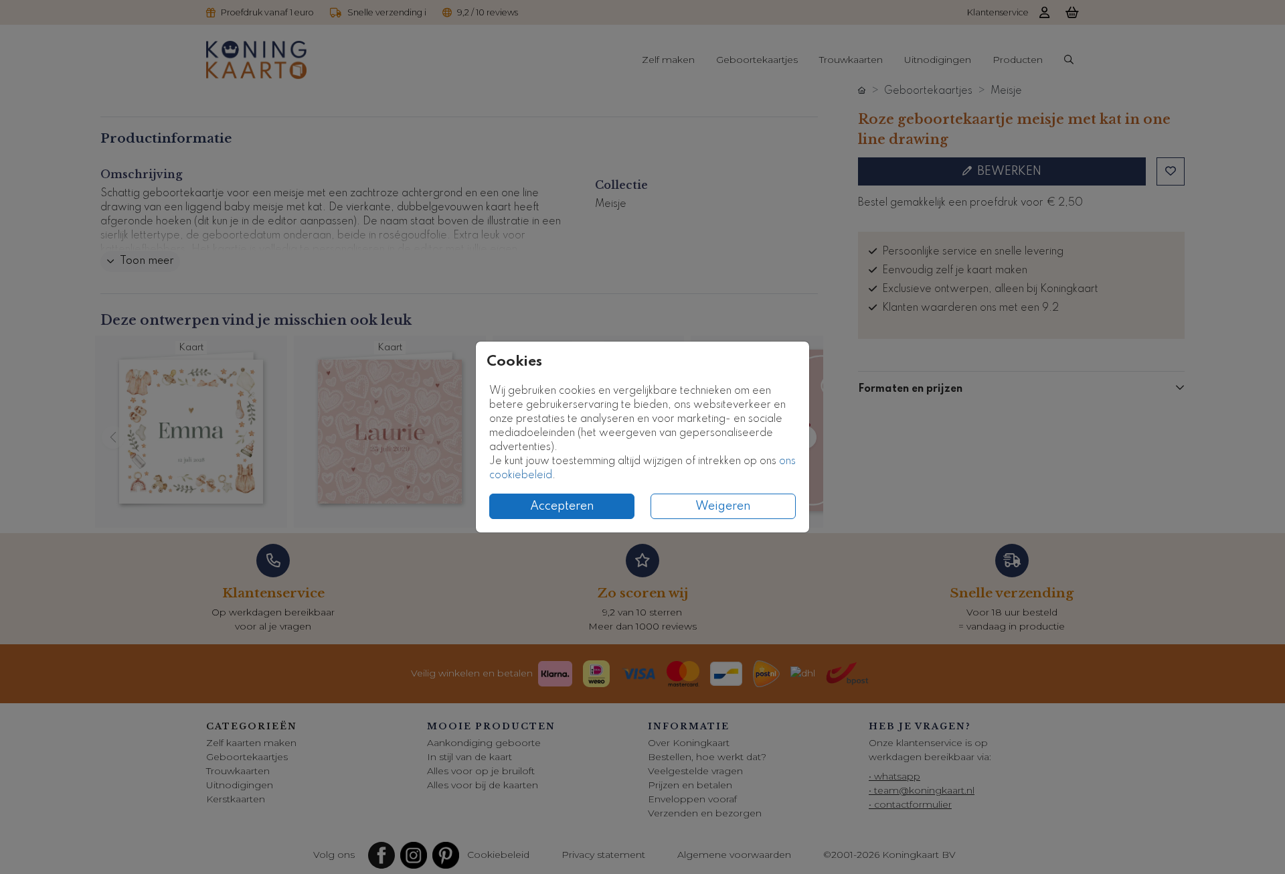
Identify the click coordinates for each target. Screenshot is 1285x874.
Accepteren (562, 506)
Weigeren (723, 506)
